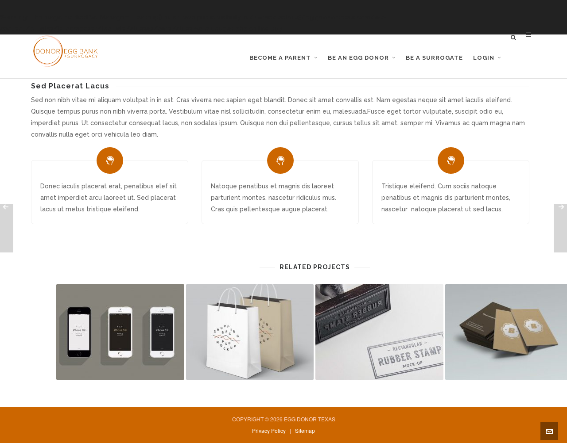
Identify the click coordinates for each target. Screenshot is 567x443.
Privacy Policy (269, 430)
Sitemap (305, 430)
